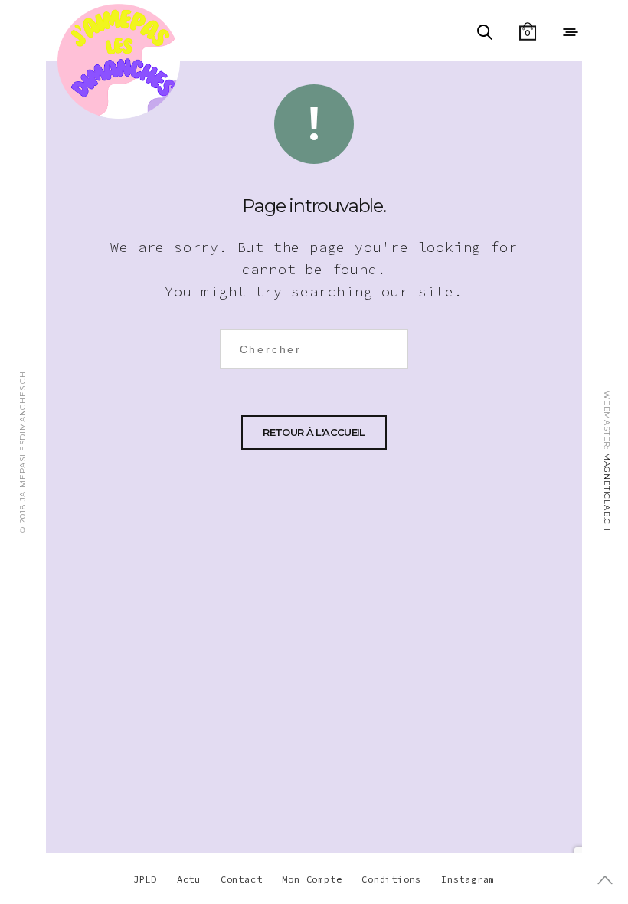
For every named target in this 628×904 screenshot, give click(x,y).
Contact (242, 879)
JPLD (145, 879)
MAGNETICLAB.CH (607, 492)
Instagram (468, 879)
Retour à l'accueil (314, 432)
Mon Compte (312, 879)
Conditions (391, 879)
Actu (189, 879)
